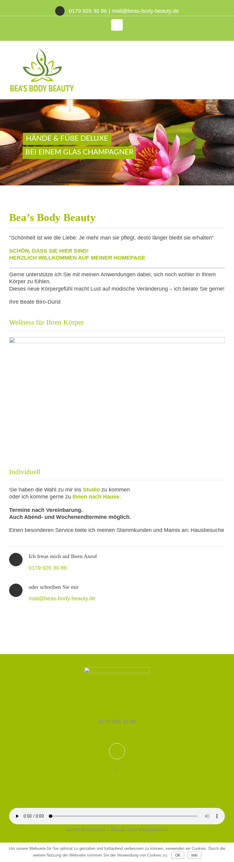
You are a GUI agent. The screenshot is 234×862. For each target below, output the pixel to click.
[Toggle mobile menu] (222, 50)
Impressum (99, 768)
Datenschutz (133, 768)
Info (194, 855)
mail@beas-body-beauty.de (145, 11)
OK (177, 855)
